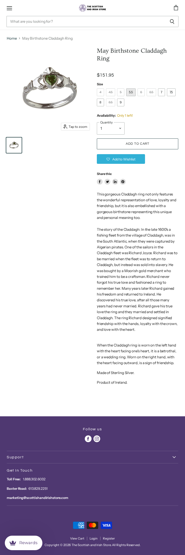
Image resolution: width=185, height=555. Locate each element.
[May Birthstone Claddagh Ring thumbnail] (14, 145)
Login (94, 538)
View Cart (77, 538)
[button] (121, 159)
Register (109, 538)
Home (12, 38)
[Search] (172, 21)
